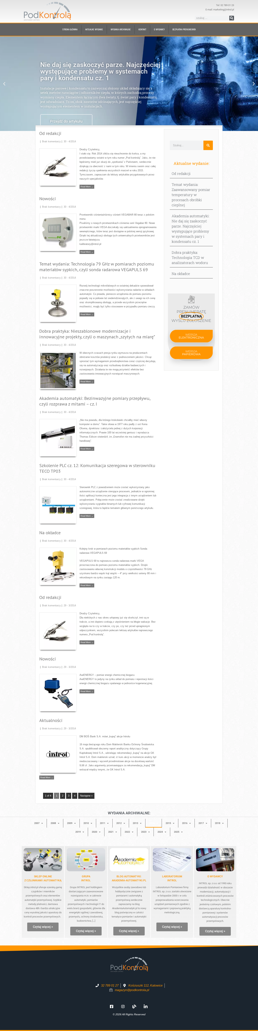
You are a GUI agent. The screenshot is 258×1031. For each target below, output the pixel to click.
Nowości (47, 199)
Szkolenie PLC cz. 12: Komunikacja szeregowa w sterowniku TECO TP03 (97, 468)
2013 (135, 823)
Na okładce (50, 533)
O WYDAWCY (215, 876)
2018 (217, 823)
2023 (143, 831)
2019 (78, 831)
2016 (184, 823)
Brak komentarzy (51, 141)
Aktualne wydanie (94, 29)
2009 (69, 823)
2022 (127, 831)
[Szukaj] (231, 18)
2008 (53, 823)
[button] (4, 83)
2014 (151, 823)
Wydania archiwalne (121, 29)
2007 (36, 823)
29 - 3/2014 (70, 605)
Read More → (86, 186)
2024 (160, 831)
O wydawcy (159, 29)
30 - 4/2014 (70, 141)
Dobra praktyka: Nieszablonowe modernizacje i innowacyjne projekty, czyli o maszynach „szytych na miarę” (97, 334)
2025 (176, 831)
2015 (168, 823)
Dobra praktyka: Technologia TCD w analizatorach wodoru (190, 257)
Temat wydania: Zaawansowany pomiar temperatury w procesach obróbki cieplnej (191, 194)
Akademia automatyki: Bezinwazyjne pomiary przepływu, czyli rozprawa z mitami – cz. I (94, 401)
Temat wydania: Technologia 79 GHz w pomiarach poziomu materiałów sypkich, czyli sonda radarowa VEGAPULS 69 (96, 267)
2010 (86, 823)
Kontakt (142, 29)
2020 (94, 831)
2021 (111, 831)
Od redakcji (50, 133)
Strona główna (69, 29)
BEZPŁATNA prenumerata (184, 29)
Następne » (86, 795)
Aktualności (51, 720)
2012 (119, 823)
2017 (201, 823)
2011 (102, 823)
